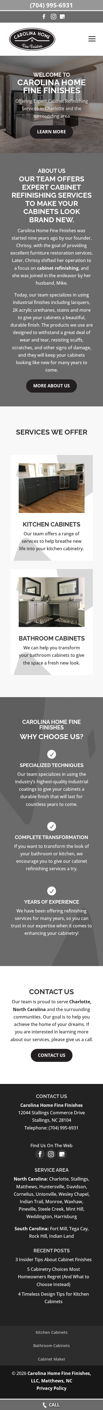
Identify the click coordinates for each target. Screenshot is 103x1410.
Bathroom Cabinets (51, 1345)
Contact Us (51, 1055)
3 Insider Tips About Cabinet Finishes (53, 1259)
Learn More (51, 132)
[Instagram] (53, 17)
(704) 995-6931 (51, 5)
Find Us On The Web (51, 1145)
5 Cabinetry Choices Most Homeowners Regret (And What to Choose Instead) (53, 1276)
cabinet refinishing (58, 268)
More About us (51, 386)
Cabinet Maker (51, 1359)
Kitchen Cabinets (52, 1332)
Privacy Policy (51, 1388)
